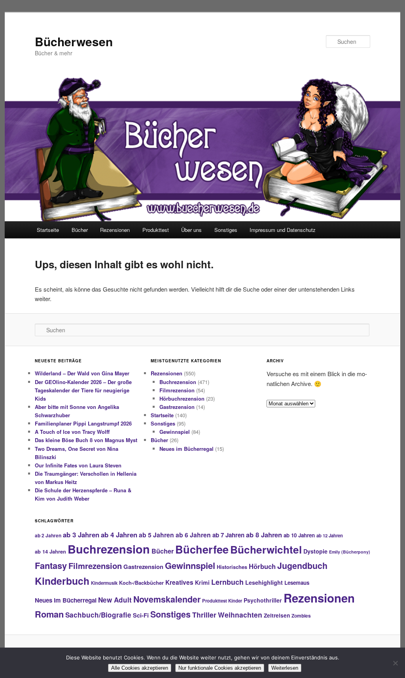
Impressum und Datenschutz (283, 230)
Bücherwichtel (266, 549)
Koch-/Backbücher (141, 582)
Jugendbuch (302, 565)
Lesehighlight (264, 582)
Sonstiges (225, 230)
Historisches (232, 567)
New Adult (115, 600)
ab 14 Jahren (50, 551)
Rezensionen (115, 230)
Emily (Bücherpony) (349, 552)
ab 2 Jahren (48, 535)
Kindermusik (104, 583)
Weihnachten (240, 615)
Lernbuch (227, 582)
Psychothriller (263, 600)
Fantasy (51, 565)
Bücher (80, 230)
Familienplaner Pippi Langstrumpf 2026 (83, 423)
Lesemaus (296, 582)
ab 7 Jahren (228, 535)
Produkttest (155, 230)
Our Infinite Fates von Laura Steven (78, 465)
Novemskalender (167, 599)
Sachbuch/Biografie (98, 615)
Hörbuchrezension (181, 398)
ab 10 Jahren (299, 535)
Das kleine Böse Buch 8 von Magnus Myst (86, 440)
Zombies (301, 615)
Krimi (202, 582)
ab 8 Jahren (264, 534)
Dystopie (315, 551)
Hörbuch (262, 566)
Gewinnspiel (174, 431)
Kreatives (179, 582)
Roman (49, 614)
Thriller (204, 615)
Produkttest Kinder (222, 600)
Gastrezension (177, 407)
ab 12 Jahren (329, 535)
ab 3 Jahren (81, 534)
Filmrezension (177, 390)
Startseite (48, 230)
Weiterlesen (284, 668)
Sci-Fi (141, 615)
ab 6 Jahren (193, 534)
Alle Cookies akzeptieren (139, 668)
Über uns (191, 230)
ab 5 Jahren (156, 534)
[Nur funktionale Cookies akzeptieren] (395, 663)
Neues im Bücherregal (186, 448)
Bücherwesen (74, 41)
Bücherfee (202, 549)
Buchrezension (177, 382)
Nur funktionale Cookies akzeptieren (219, 668)
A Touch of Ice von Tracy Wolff (72, 431)
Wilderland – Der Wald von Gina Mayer (82, 373)
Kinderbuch (62, 581)
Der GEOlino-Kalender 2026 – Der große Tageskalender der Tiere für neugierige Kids (83, 390)
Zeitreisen (277, 615)
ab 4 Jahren (119, 534)
